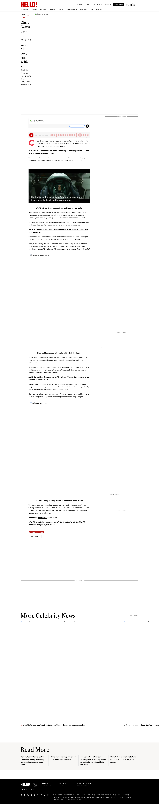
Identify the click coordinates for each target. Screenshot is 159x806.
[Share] (87, 126)
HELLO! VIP (98, 9)
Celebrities (24, 9)
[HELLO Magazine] (29, 4)
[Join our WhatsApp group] (48, 795)
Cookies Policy (69, 795)
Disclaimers (57, 795)
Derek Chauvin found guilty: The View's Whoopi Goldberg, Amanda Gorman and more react (33, 761)
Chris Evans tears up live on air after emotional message (63, 758)
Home (23, 14)
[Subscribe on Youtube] (34, 795)
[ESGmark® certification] (33, 784)
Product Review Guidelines (71, 799)
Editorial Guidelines (95, 797)
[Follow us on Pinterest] (41, 795)
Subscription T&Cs (83, 783)
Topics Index (82, 786)
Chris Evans (40, 141)
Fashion (43, 9)
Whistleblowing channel (105, 795)
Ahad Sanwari (38, 120)
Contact (63, 783)
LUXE (91, 9)
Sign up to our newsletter (51, 522)
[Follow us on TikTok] (31, 795)
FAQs (61, 786)
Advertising (46, 786)
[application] (59, 186)
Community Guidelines (85, 795)
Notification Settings (61, 797)
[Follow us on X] (28, 795)
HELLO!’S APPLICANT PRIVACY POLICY (117, 797)
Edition (96, 4)
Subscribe (118, 4)
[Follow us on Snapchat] (38, 795)
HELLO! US (42, 517)
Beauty (61, 9)
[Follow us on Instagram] (21, 795)
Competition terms (78, 797)
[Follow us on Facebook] (24, 795)
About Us (45, 783)
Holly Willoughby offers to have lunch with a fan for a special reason (123, 759)
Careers (56, 799)
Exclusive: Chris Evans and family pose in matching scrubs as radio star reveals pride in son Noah (93, 761)
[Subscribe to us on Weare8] (44, 795)
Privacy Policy (122, 795)
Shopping (83, 9)
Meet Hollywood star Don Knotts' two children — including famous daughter (54, 725)
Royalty (34, 9)
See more (133, 616)
